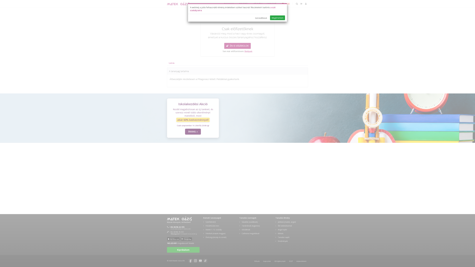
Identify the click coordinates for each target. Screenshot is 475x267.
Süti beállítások (261, 18)
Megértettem (277, 18)
